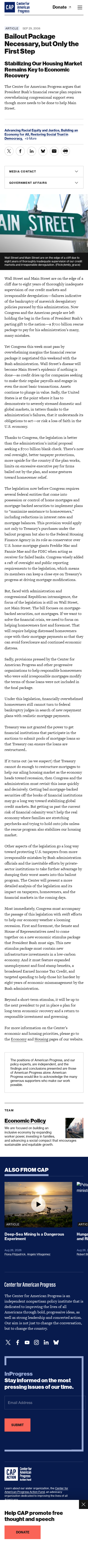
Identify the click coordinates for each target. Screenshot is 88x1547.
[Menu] (79, 7)
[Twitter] (8, 1342)
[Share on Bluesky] (42, 151)
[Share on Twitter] (9, 151)
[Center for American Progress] (10, 7)
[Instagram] (36, 1342)
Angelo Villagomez (38, 1254)
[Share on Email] (54, 151)
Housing (41, 1039)
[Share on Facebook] (20, 151)
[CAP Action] (19, 1474)
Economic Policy (25, 1120)
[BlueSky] (56, 1342)
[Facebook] (17, 1342)
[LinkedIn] (46, 1342)
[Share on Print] (65, 151)
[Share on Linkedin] (31, 151)
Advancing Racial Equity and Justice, (33, 130)
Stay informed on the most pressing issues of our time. (39, 1380)
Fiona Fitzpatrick (15, 1254)
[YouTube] (27, 1342)
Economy (19, 1039)
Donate (60, 7)
